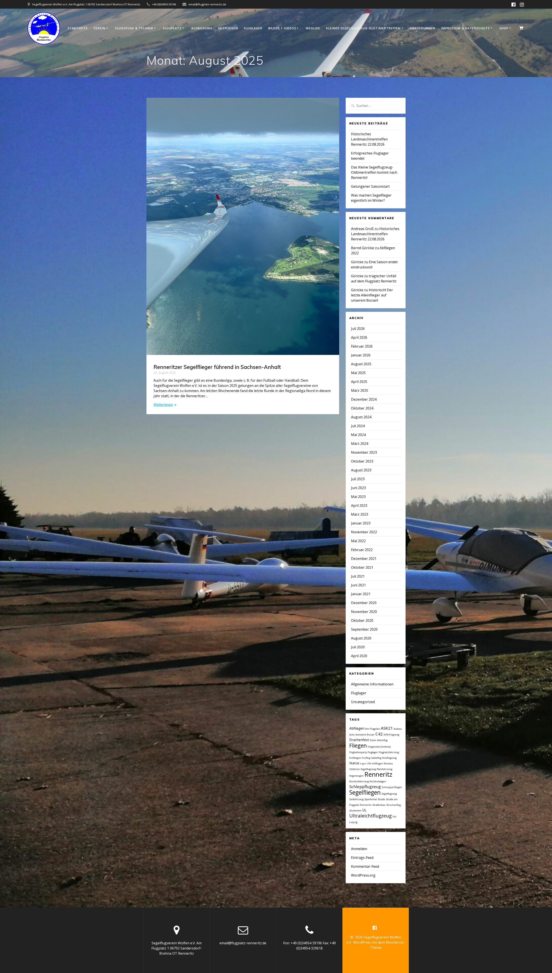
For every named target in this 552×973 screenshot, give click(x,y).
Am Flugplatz (372, 728)
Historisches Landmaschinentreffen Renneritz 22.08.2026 (369, 139)
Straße (381, 799)
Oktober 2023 (362, 461)
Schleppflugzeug (365, 786)
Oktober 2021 (362, 567)
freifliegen (355, 757)
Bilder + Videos (282, 28)
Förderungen (422, 28)
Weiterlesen (163, 404)
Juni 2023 (358, 487)
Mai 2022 (358, 540)
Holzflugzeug (389, 757)
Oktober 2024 (362, 408)
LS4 (369, 763)
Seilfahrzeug (356, 799)
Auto (352, 734)
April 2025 (359, 381)
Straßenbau (379, 804)
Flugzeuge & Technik (134, 28)
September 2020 (364, 629)
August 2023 (361, 470)
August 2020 (361, 638)
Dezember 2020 (363, 602)
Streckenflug (393, 804)
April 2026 (359, 337)
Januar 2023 (360, 523)
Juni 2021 (358, 585)
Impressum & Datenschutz (465, 28)
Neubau (388, 763)
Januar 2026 (360, 355)
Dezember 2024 (363, 399)
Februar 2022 (362, 549)
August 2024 (361, 417)
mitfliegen (377, 763)
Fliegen (358, 745)
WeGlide (313, 28)
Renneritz (378, 774)
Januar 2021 (360, 594)
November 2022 (364, 532)
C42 (379, 734)
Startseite (77, 28)
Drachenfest (359, 739)
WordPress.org (363, 875)
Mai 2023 (358, 496)
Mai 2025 (358, 372)
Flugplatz (172, 28)
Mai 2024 (358, 434)
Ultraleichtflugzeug (370, 815)
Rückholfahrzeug (359, 781)
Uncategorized (363, 701)
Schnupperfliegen (392, 787)
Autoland (361, 734)
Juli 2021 (358, 576)
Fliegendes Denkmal (379, 746)
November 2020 (364, 611)
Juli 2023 (358, 479)
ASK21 (387, 728)
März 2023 (359, 514)
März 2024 (359, 443)
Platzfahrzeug (384, 769)
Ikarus (354, 763)
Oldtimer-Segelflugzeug (362, 769)
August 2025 (361, 364)
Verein (99, 28)
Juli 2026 (358, 328)
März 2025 (359, 390)
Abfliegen (356, 728)
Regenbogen (356, 775)
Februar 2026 (362, 346)
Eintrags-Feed (362, 857)
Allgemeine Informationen (372, 684)
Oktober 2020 (362, 620)
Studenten (355, 810)
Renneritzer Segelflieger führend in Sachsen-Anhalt (217, 367)
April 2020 (359, 655)
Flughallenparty (358, 752)
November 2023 (364, 452)
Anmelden (359, 848)
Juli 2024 (358, 426)
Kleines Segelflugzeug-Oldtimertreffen (363, 28)
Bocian (371, 734)
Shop (503, 28)
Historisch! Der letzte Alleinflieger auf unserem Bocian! (372, 295)
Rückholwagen (378, 781)
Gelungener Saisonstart (370, 186)
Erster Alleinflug (378, 740)
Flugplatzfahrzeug (389, 752)
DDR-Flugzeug (391, 734)
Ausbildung (201, 28)
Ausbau (398, 728)
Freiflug (366, 757)
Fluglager (253, 28)
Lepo (363, 763)
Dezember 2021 (363, 558)
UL (364, 810)
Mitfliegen (228, 28)
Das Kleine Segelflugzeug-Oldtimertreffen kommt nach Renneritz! (374, 172)
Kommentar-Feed (365, 866)
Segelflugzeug (389, 793)
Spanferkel (370, 799)
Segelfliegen (365, 792)
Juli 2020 (358, 647)
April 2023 (359, 505)
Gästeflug (376, 757)
